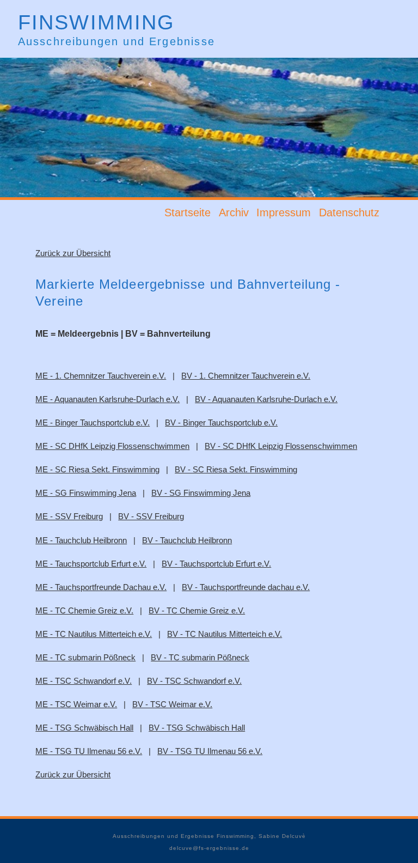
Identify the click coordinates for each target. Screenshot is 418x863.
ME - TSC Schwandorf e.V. (83, 680)
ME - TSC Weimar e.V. (76, 704)
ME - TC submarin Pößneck (85, 657)
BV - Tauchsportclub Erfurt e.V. (216, 563)
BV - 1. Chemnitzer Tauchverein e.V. (245, 375)
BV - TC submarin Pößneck (200, 657)
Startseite (187, 213)
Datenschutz (349, 213)
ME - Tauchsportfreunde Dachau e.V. (101, 587)
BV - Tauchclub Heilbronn (187, 540)
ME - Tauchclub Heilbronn (81, 540)
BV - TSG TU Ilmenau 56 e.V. (209, 751)
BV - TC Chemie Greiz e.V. (197, 610)
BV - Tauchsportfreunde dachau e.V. (246, 587)
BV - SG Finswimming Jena (200, 492)
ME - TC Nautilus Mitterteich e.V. (93, 634)
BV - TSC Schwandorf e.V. (194, 680)
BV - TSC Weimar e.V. (172, 704)
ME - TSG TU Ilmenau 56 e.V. (88, 751)
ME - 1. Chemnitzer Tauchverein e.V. (100, 375)
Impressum (283, 213)
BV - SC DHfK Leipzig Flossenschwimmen (281, 446)
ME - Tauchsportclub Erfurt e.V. (90, 563)
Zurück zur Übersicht (72, 253)
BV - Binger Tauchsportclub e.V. (221, 422)
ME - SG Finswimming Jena (85, 492)
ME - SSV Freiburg (69, 516)
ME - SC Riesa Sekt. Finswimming (97, 469)
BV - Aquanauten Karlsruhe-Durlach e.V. (266, 399)
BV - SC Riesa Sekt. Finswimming (236, 469)
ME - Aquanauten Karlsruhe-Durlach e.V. (107, 399)
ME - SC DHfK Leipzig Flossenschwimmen (112, 446)
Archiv (234, 213)
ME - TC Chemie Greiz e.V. (84, 610)
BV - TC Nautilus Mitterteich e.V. (224, 634)
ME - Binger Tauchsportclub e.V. (92, 422)
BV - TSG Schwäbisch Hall (197, 727)
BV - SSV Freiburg (151, 516)
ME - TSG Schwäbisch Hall (84, 727)
